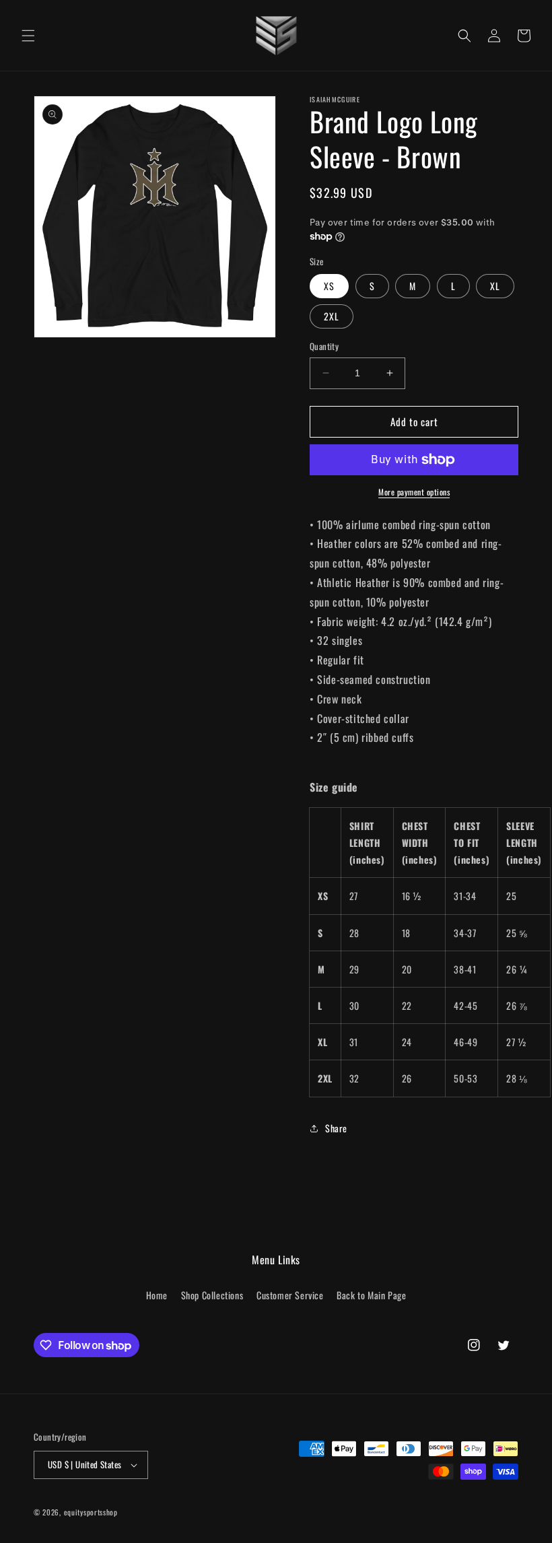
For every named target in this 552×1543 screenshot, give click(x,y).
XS (329, 286)
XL (495, 286)
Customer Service (290, 1295)
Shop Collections (212, 1295)
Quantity (324, 346)
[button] (28, 35)
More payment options (414, 492)
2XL (331, 316)
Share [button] (336, 1128)
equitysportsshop (91, 1512)
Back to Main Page (371, 1295)
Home (157, 1295)
